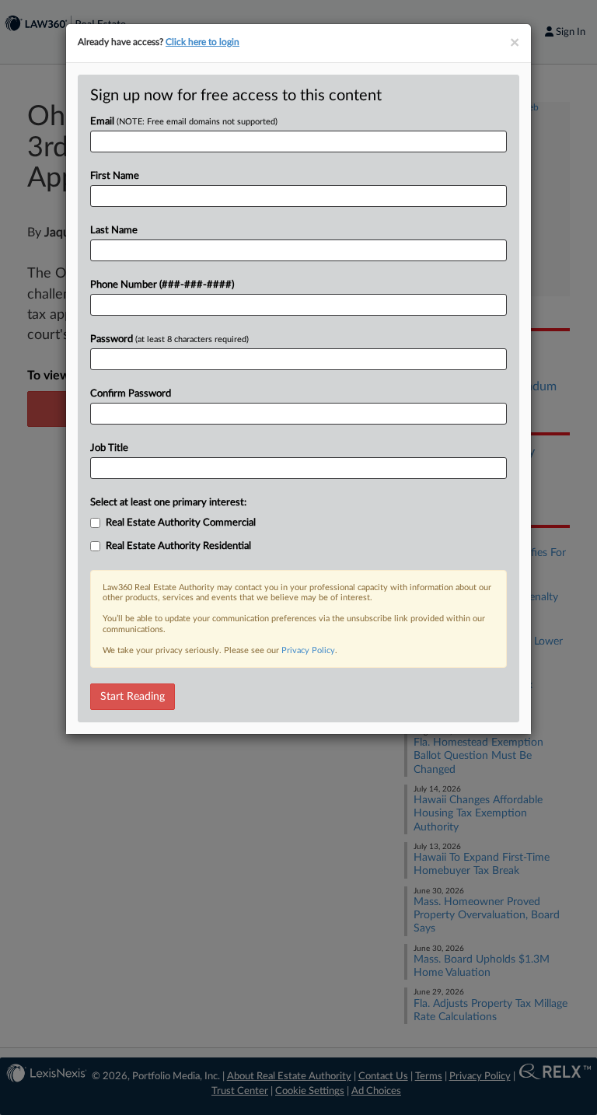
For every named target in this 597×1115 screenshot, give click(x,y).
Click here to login (202, 42)
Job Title (109, 448)
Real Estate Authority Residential (178, 546)
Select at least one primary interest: (168, 503)
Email (184, 122)
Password (169, 339)
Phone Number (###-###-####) (162, 285)
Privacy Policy (308, 650)
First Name (114, 176)
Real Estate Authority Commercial (181, 523)
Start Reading (132, 696)
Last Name (114, 230)
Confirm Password (130, 394)
